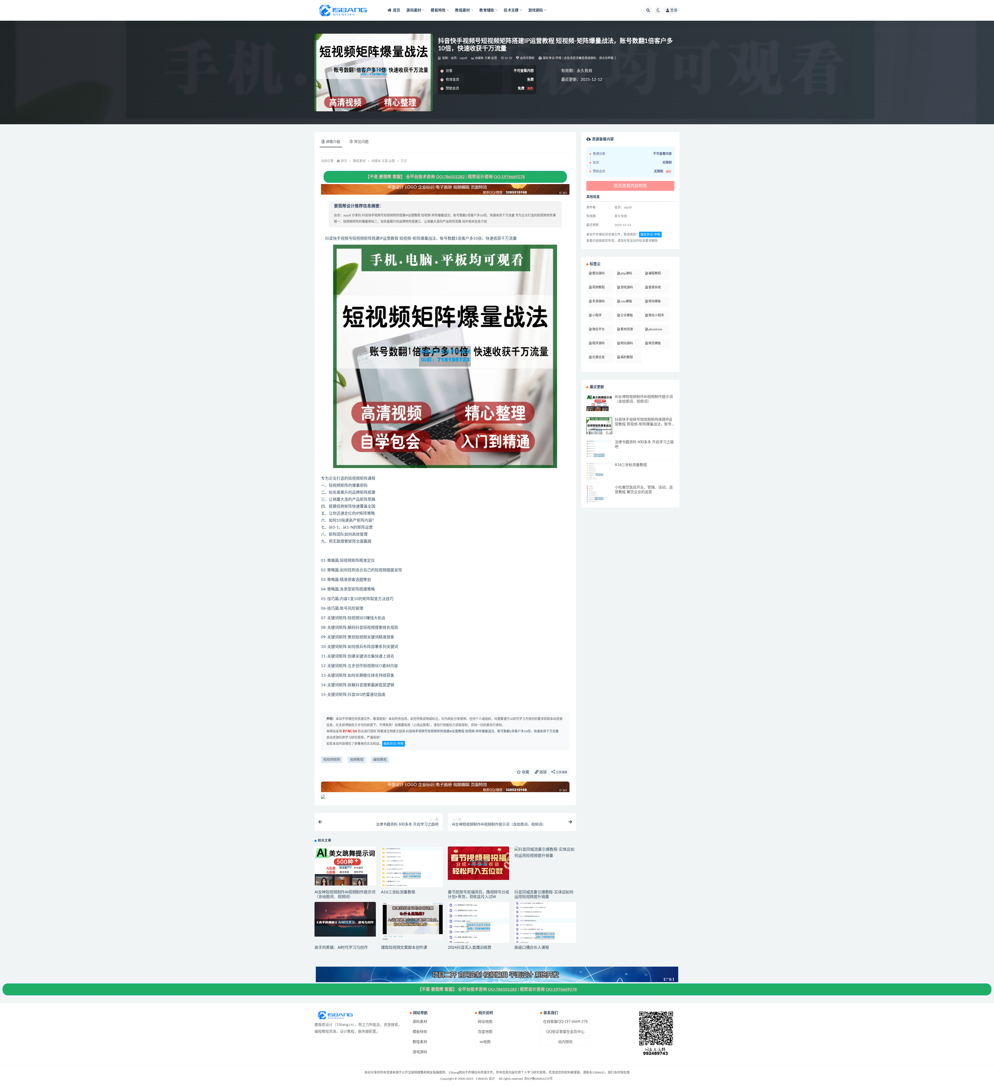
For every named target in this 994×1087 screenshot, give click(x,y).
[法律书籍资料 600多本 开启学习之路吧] (599, 455)
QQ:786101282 (450, 177)
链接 (542, 772)
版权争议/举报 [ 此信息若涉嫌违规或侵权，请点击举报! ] (579, 58)
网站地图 (485, 1022)
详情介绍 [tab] (333, 142)
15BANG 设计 (485, 1078)
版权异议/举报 (394, 743)
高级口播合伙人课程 (531, 948)
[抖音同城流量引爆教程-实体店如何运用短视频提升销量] (545, 853)
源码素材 (420, 1022)
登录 (673, 10)
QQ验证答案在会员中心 (565, 1032)
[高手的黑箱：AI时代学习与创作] (345, 919)
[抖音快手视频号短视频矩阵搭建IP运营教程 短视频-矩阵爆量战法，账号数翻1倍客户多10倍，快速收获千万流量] (599, 430)
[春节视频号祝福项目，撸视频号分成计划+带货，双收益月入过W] (478, 863)
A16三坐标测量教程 (398, 892)
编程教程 (380, 759)
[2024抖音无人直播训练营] (478, 927)
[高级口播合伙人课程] (545, 936)
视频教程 (356, 759)
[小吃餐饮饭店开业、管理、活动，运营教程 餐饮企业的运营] (599, 498)
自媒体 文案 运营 (486, 58)
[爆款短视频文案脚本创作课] (411, 921)
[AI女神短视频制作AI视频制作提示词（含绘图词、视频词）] (345, 866)
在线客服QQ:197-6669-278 (565, 1022)
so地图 (485, 1042)
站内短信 (565, 1042)
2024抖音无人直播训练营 (469, 948)
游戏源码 (420, 1052)
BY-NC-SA (349, 731)
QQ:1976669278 (509, 177)
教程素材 (359, 161)
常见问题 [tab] (361, 142)
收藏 (525, 772)
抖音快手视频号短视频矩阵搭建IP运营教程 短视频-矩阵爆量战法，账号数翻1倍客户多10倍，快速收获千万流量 (482, 731)
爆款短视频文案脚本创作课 (404, 948)
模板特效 (420, 1032)
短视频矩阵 (331, 759)
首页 (396, 10)
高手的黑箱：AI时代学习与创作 (341, 948)
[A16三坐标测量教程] (411, 875)
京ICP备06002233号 (538, 1078)
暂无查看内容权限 (630, 186)
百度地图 (485, 1032)
